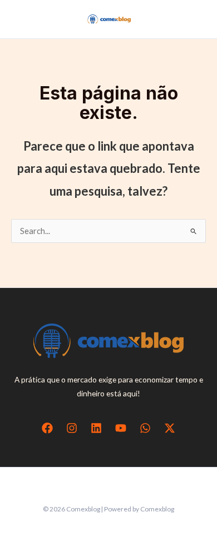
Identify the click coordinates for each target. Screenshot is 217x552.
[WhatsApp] (145, 428)
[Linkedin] (96, 428)
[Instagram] (71, 428)
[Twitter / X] (169, 428)
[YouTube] (120, 428)
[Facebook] (47, 428)
